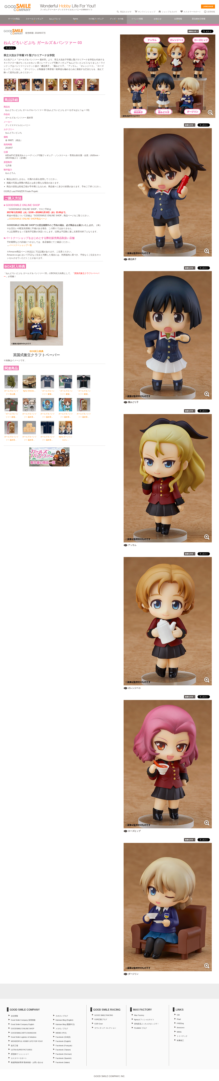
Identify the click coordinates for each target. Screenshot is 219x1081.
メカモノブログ (62, 1029)
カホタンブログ (62, 1016)
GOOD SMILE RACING (103, 1015)
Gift (178, 1015)
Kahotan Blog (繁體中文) (65, 1024)
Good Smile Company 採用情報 (23, 1020)
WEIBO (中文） (62, 1033)
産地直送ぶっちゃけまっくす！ (146, 1024)
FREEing (180, 1023)
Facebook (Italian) (63, 1062)
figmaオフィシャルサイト (144, 1020)
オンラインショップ (146, 12)
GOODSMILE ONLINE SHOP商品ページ (28, 219)
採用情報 (211, 12)
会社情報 (14, 1016)
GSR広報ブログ (100, 1019)
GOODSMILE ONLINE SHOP (22, 1029)
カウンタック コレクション (105, 1028)
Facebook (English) (63, 1041)
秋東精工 (180, 1040)
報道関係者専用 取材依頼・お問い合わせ (27, 1062)
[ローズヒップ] (168, 826)
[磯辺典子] (168, 255)
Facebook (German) (64, 1054)
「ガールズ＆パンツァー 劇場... (47, 392)
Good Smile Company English (22, 1024)
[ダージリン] (168, 969)
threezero (180, 1028)
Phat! (179, 1019)
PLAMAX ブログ (140, 1028)
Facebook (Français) (64, 1046)
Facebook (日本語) (63, 1037)
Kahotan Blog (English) (64, 1020)
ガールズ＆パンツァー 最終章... (29, 415)
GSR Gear (98, 1024)
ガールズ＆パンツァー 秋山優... (11, 392)
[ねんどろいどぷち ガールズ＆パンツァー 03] (167, 116)
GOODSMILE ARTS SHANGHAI (23, 1033)
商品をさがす (126, 12)
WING (179, 1032)
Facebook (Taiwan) (63, 1050)
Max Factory (139, 1015)
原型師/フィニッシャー (20, 1054)
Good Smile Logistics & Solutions (23, 1037)
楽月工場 (14, 1046)
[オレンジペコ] (168, 683)
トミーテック (182, 1036)
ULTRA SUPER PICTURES (21, 1050)
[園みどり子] (168, 398)
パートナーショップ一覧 (20, 245)
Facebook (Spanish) (64, 1058)
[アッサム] (168, 541)
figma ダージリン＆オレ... (65, 438)
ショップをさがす (169, 12)
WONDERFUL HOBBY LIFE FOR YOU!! (27, 1041)
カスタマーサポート (192, 12)
